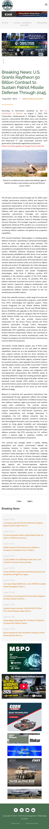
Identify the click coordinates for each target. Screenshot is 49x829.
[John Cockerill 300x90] (24, 794)
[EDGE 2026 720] (24, 14)
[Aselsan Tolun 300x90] (24, 751)
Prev (19, 501)
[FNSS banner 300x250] (24, 772)
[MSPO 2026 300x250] (24, 657)
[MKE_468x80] (24, 52)
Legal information (32, 823)
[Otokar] (24, 738)
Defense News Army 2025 (32, 99)
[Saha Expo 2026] (24, 37)
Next (29, 501)
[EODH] (24, 717)
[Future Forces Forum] (24, 44)
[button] (46, 4)
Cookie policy (15, 823)
